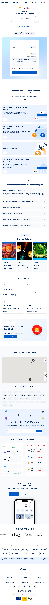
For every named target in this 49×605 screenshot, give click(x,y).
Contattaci (39, 579)
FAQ (40, 575)
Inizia (36, 22)
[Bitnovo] (4, 2)
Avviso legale (10, 579)
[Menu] (46, 2)
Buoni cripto (9, 577)
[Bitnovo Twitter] (19, 586)
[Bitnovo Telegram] (35, 586)
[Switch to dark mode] (41, 2)
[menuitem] (13, 2)
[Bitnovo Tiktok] (29, 586)
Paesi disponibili (24, 582)
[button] (44, 2)
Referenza (24, 575)
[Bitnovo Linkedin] (24, 586)
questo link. (27, 562)
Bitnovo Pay (9, 575)
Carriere (24, 579)
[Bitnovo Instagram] (14, 586)
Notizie (39, 577)
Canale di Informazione (40, 582)
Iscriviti (39, 431)
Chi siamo (25, 577)
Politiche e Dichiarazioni (9, 582)
